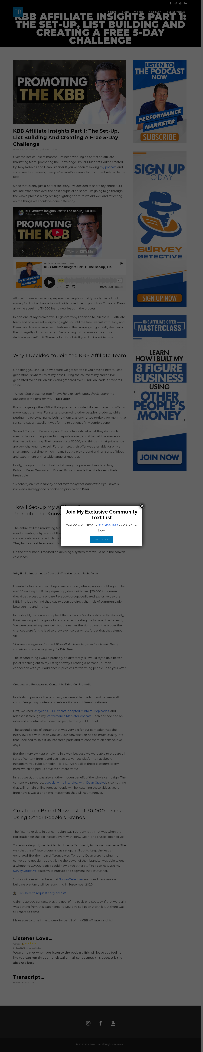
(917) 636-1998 (108, 525)
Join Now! (101, 539)
